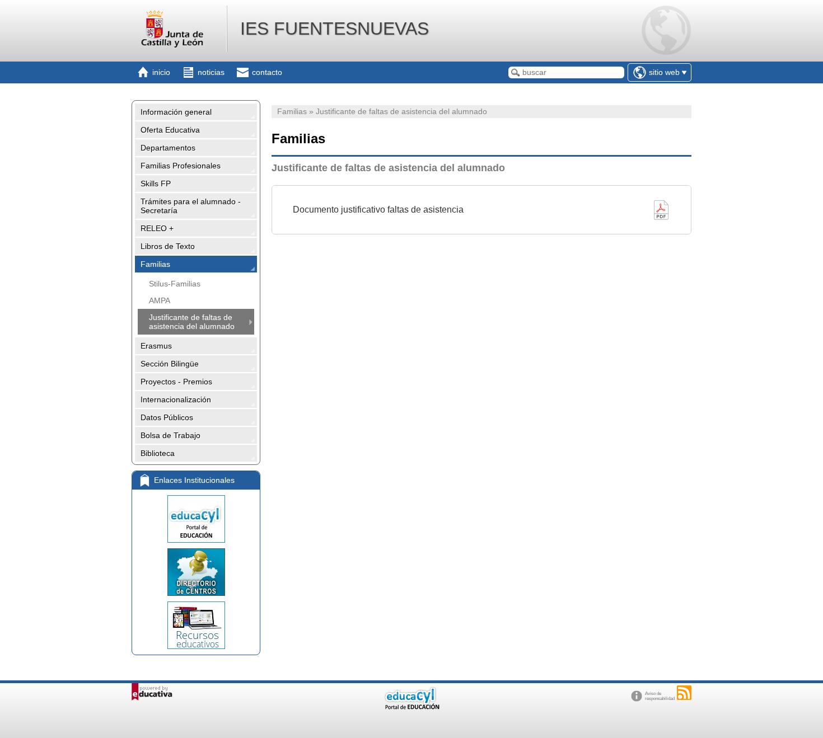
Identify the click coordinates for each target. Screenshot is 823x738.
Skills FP (156, 183)
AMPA (159, 300)
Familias (155, 264)
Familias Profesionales (181, 165)
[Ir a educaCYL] (411, 707)
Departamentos (168, 147)
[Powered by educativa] (152, 692)
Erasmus (156, 345)
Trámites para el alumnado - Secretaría (191, 206)
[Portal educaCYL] (196, 519)
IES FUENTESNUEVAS (334, 28)
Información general (176, 111)
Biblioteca (158, 453)
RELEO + (157, 228)
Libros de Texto (168, 246)
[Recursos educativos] (196, 625)
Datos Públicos (167, 417)
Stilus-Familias (174, 283)
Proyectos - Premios (176, 381)
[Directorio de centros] (196, 572)
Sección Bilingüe (170, 363)
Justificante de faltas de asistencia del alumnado (192, 322)
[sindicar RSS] (684, 692)
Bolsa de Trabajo (170, 435)
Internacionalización (176, 399)
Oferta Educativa (170, 129)
